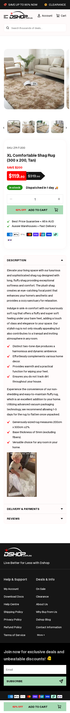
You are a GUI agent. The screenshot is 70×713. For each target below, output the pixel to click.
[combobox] (35, 28)
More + (41, 635)
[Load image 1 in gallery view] (13, 127)
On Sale (41, 589)
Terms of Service (14, 635)
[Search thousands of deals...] (7, 28)
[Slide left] (4, 128)
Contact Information (49, 627)
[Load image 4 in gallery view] (57, 127)
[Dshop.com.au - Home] (18, 552)
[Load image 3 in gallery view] (43, 127)
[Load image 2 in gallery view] (28, 127)
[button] (61, 15)
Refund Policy (12, 627)
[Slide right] (66, 128)
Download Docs (14, 596)
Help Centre (11, 604)
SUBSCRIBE (15, 681)
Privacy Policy (12, 619)
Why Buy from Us (46, 612)
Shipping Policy (13, 612)
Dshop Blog (43, 619)
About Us (42, 604)
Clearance (42, 596)
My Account (11, 589)
